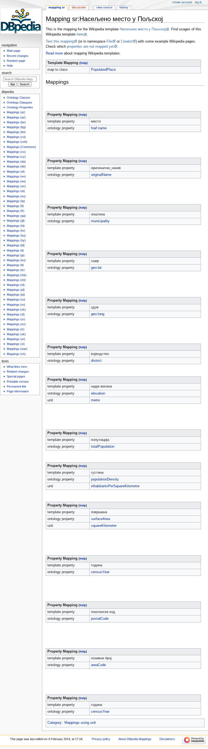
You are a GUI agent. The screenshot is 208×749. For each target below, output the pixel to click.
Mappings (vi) (16, 344)
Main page (13, 50)
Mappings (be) (16, 122)
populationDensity (105, 479)
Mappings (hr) (16, 230)
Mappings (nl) (16, 284)
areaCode (98, 665)
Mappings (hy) (16, 240)
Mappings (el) (16, 171)
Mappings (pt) (16, 294)
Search (7, 73)
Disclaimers (167, 739)
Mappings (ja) (16, 255)
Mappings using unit (80, 723)
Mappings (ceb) (17, 141)
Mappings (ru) (16, 299)
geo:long (97, 314)
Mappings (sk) (16, 309)
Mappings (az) (16, 117)
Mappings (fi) (15, 206)
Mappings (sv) (16, 324)
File (109, 41)
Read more (54, 53)
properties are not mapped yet (90, 47)
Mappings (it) (15, 250)
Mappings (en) (16, 176)
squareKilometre (103, 526)
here (80, 34)
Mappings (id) (16, 245)
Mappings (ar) (16, 112)
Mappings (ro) (16, 304)
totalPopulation (102, 446)
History (123, 7)
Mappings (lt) (15, 265)
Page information (18, 391)
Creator (126, 41)
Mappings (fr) (15, 210)
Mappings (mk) (17, 275)
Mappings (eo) (16, 181)
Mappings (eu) (16, 196)
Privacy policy (101, 739)
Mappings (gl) (16, 220)
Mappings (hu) (16, 235)
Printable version (18, 381)
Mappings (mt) (16, 280)
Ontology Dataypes (19, 102)
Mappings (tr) (15, 329)
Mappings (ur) (16, 339)
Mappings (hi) (16, 225)
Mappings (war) (17, 348)
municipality (100, 221)
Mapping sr (56, 7)
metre (95, 400)
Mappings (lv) (16, 270)
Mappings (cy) (16, 156)
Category (54, 723)
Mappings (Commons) (21, 146)
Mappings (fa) (16, 201)
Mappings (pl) (16, 289)
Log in (198, 2)
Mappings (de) (16, 166)
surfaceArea (100, 519)
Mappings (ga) (16, 215)
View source (104, 7)
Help (10, 65)
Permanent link (16, 386)
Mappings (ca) (16, 136)
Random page (16, 60)
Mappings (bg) (16, 127)
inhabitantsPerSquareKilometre (115, 486)
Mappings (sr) (16, 319)
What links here (17, 366)
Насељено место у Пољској (142, 29)
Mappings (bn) (16, 132)
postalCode (100, 619)
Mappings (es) (16, 186)
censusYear (100, 572)
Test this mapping (60, 41)
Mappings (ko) (16, 260)
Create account (182, 2)
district (96, 361)
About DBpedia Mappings (134, 739)
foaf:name (99, 128)
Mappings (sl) (16, 314)
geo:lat (96, 268)
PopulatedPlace (103, 70)
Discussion (79, 7)
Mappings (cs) (16, 151)
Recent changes (17, 55)
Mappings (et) (16, 191)
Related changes (18, 371)
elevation (98, 393)
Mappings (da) (16, 161)
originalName (101, 175)
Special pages (16, 376)
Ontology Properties (20, 107)
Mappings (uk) (16, 334)
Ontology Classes (18, 97)
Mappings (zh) (16, 354)
